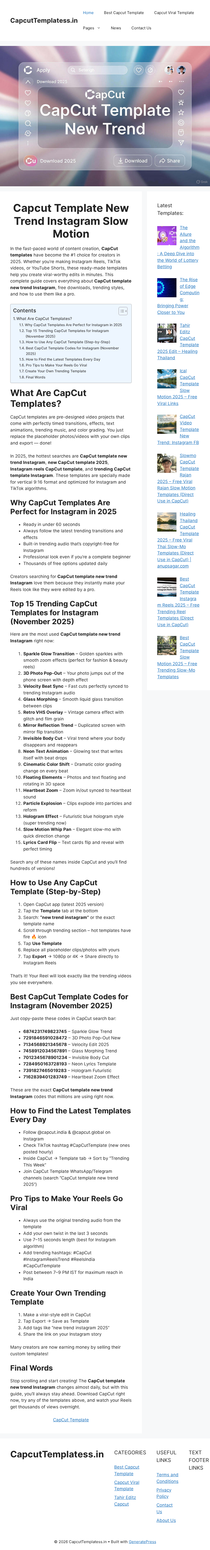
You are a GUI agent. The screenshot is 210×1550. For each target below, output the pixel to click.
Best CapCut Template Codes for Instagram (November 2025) (72, 351)
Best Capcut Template (124, 12)
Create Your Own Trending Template (55, 371)
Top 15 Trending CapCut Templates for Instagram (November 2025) (67, 333)
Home (88, 12)
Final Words (35, 377)
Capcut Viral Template (174, 12)
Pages (88, 28)
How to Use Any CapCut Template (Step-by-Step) (68, 342)
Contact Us (141, 28)
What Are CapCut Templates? (44, 318)
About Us (166, 1520)
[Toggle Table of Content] (120, 311)
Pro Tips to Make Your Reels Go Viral (56, 365)
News (116, 28)
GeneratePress (142, 1541)
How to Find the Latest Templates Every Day (63, 359)
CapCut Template (71, 1419)
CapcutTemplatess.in (44, 20)
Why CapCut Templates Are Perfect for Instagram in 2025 (73, 325)
